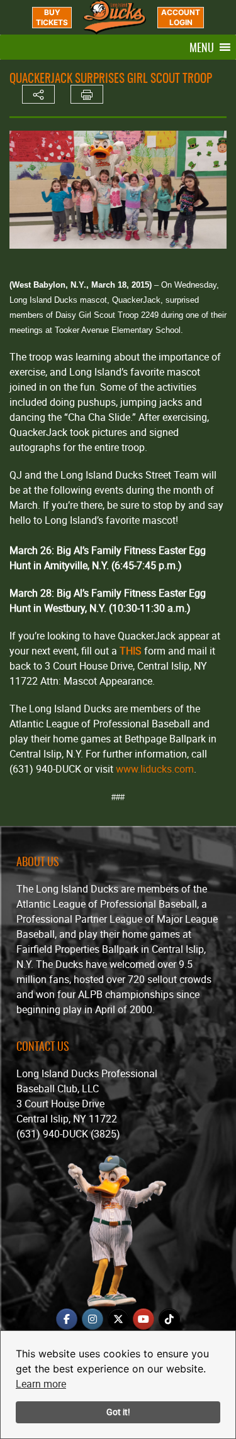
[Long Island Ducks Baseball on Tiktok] (169, 1319)
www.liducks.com (155, 769)
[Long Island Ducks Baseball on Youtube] (143, 1319)
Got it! (118, 1412)
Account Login (180, 17)
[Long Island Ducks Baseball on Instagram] (92, 1319)
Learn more (41, 1384)
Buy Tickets (52, 17)
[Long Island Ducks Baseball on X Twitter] (118, 1319)
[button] (201, 47)
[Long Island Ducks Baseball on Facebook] (66, 1319)
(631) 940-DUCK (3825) (68, 1134)
